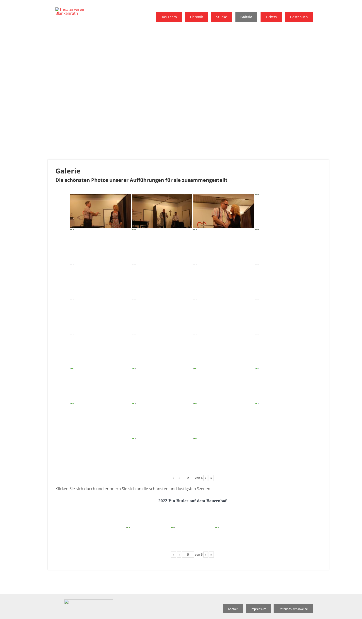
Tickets (271, 17)
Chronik (196, 17)
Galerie (246, 17)
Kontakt (233, 609)
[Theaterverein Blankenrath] (77, 13)
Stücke (221, 17)
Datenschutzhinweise (293, 609)
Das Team (169, 17)
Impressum (258, 609)
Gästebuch (299, 17)
